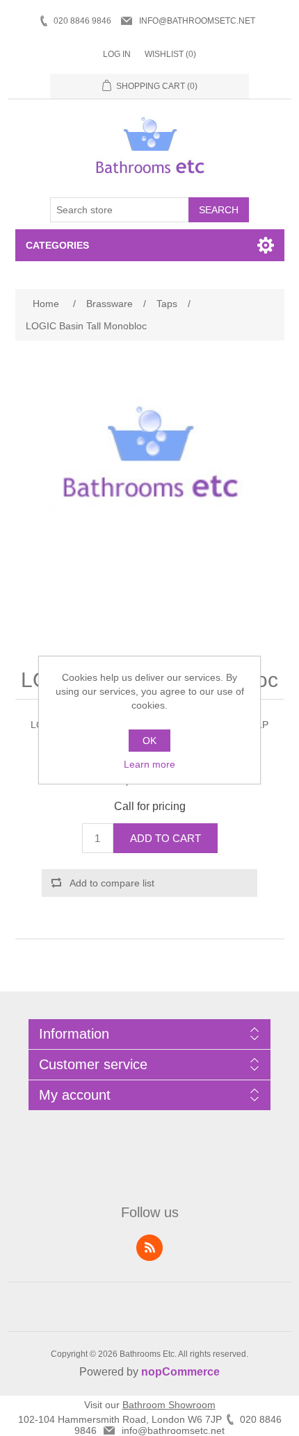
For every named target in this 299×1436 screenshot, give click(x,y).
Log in (117, 54)
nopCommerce (180, 1372)
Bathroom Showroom (169, 1404)
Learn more (149, 764)
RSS (149, 1248)
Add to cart (165, 838)
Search (219, 209)
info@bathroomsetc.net (197, 21)
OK (149, 740)
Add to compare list (112, 883)
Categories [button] (57, 245)
